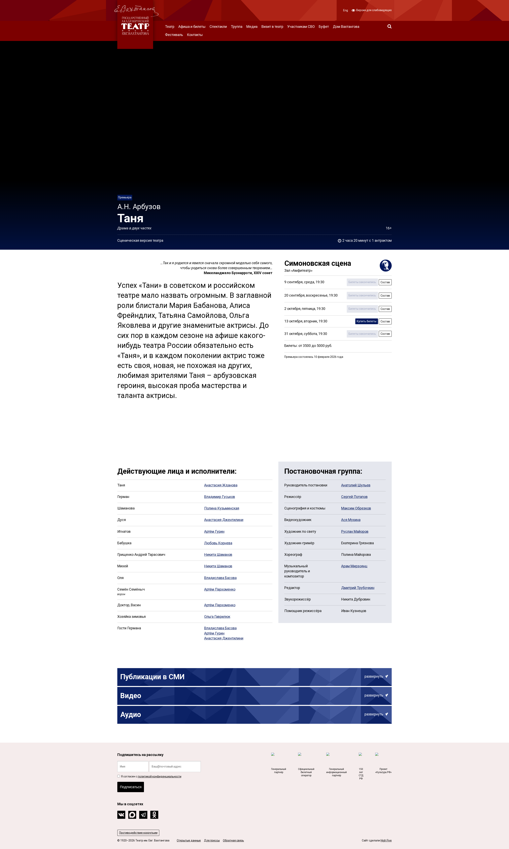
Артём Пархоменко (219, 589)
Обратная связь (233, 840)
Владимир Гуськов (219, 497)
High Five (386, 840)
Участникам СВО (301, 26)
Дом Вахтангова (346, 26)
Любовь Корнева (218, 543)
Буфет (324, 26)
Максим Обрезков (356, 508)
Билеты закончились (362, 282)
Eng (345, 10)
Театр (169, 26)
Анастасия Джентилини (223, 520)
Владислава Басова (220, 578)
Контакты (195, 35)
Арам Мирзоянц (354, 566)
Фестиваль (174, 35)
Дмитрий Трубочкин (357, 588)
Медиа (251, 26)
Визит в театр (272, 26)
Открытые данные (189, 840)
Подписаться (131, 787)
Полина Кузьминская (221, 508)
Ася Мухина (350, 520)
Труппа (236, 26)
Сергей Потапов (354, 497)
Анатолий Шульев (355, 485)
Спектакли (218, 26)
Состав (385, 282)
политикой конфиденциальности (159, 776)
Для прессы (212, 840)
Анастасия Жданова (220, 485)
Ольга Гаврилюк (217, 616)
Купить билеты (366, 321)
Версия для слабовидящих (374, 10)
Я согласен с (150, 776)
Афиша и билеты (192, 26)
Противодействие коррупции (138, 832)
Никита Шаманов (218, 554)
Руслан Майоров (354, 531)
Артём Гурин (214, 531)
